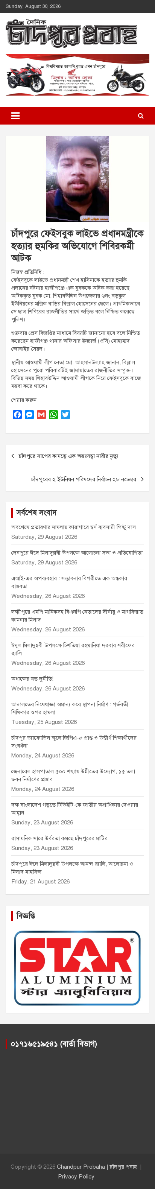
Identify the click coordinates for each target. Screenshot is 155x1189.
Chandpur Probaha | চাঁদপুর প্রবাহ (97, 1166)
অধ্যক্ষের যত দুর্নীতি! (32, 678)
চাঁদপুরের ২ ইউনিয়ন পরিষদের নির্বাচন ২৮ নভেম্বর (83, 479)
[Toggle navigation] (15, 116)
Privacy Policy (76, 1176)
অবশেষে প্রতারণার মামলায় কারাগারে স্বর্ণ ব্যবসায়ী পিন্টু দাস (73, 527)
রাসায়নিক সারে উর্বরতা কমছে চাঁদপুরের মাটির (60, 838)
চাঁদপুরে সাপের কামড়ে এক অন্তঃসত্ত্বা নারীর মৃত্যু (68, 456)
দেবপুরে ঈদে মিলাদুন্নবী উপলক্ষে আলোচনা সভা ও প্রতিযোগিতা (77, 552)
